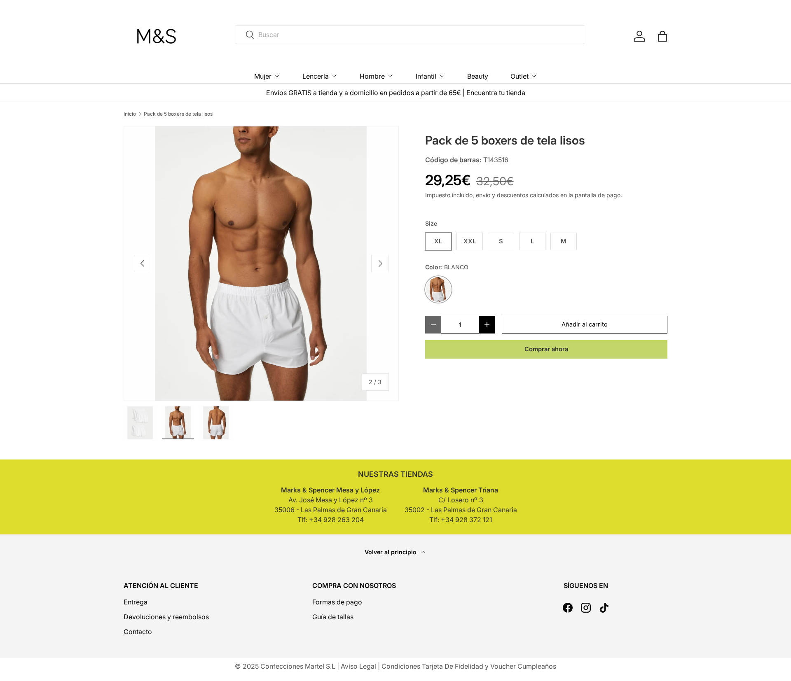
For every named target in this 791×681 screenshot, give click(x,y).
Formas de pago (337, 602)
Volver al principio (391, 551)
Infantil (426, 76)
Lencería (315, 76)
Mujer (262, 76)
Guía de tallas (332, 617)
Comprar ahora (546, 349)
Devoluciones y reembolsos (166, 617)
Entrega (135, 602)
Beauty (477, 76)
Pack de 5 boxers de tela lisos (178, 114)
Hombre (372, 76)
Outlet (519, 76)
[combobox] (410, 35)
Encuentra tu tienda (495, 93)
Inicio (130, 114)
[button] (662, 36)
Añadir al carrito (585, 324)
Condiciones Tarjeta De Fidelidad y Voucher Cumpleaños (468, 666)
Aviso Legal (358, 666)
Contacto (138, 631)
